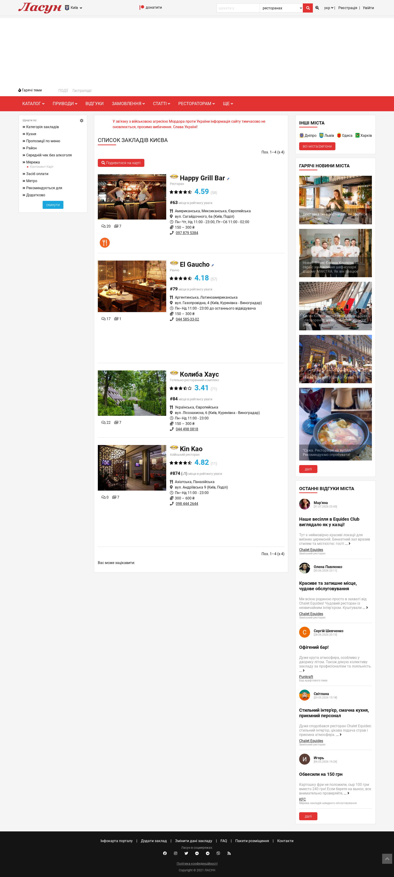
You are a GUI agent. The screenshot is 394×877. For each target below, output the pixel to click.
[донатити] (142, 8)
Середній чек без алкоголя (49, 155)
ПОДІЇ (63, 90)
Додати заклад (154, 841)
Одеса (347, 135)
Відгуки (95, 103)
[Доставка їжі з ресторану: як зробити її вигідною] (335, 223)
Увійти (368, 8)
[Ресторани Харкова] (357, 136)
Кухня (31, 134)
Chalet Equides (311, 550)
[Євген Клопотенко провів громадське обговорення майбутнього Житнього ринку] (335, 329)
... (347, 543)
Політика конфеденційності (197, 863)
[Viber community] (218, 854)
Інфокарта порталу (117, 841)
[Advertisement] (197, 50)
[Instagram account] (176, 854)
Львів (329, 135)
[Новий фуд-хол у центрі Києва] (335, 382)
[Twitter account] (186, 854)
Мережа (33, 162)
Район (31, 148)
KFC (302, 799)
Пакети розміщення (252, 841)
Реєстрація (347, 8)
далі (308, 469)
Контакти (285, 841)
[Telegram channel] (208, 854)
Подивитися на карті (123, 163)
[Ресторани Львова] (321, 136)
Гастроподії (82, 90)
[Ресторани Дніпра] (302, 136)
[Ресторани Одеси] (339, 136)
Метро (31, 181)
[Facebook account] (165, 854)
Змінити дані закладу (193, 841)
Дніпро (310, 135)
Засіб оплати (37, 174)
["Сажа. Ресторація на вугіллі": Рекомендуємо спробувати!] (335, 459)
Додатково (35, 195)
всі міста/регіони (317, 146)
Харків (366, 135)
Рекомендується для (44, 188)
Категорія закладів (42, 127)
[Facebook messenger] (197, 854)
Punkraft (306, 677)
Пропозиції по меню (43, 141)
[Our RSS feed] (229, 854)
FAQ (223, 841)
